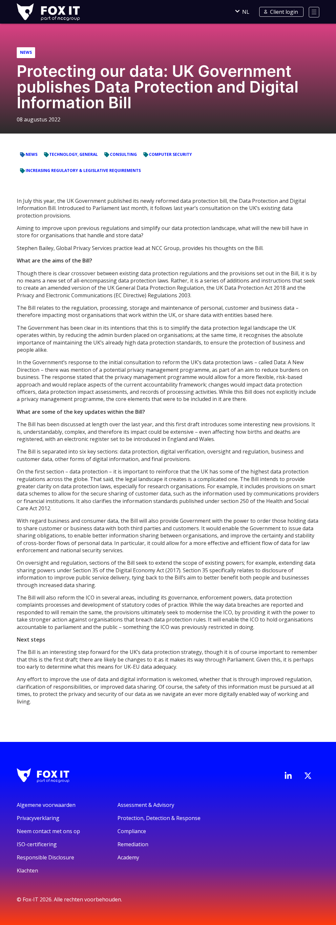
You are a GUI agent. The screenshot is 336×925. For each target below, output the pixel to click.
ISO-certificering (37, 844)
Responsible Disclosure (45, 857)
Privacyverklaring (38, 818)
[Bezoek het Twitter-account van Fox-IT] (307, 775)
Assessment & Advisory (145, 805)
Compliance (131, 831)
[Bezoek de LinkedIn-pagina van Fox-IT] (288, 775)
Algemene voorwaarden (46, 805)
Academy (128, 857)
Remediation (132, 844)
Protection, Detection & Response (158, 818)
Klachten (27, 870)
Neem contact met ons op (48, 831)
